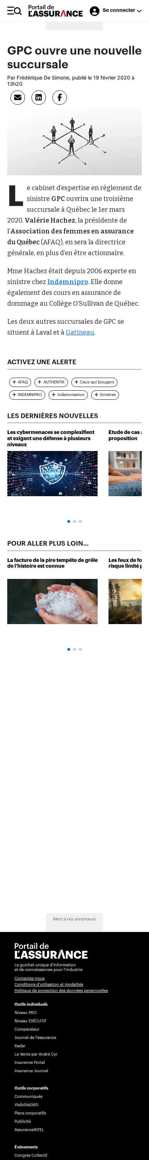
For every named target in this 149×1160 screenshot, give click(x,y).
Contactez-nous (29, 978)
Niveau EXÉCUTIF (30, 1021)
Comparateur (26, 1029)
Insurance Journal (31, 1071)
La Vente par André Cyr (36, 1054)
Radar (19, 1046)
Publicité (22, 1122)
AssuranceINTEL (29, 1130)
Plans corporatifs (30, 1113)
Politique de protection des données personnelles (61, 991)
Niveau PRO (25, 1013)
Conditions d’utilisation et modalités (48, 985)
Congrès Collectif (30, 1155)
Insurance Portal (29, 1063)
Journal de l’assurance (35, 1038)
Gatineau (80, 332)
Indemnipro (67, 282)
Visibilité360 (26, 1105)
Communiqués (28, 1097)
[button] (68, 521)
